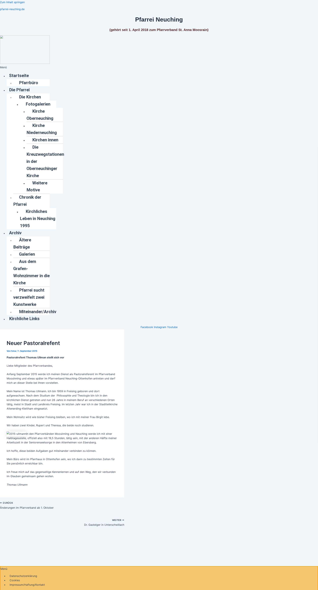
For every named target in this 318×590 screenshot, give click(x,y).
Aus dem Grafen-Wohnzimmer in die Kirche (31, 272)
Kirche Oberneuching (39, 115)
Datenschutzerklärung (23, 576)
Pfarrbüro (28, 82)
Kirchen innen (45, 139)
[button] (159, 67)
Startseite (19, 75)
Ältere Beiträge (22, 243)
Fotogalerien (38, 104)
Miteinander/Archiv (37, 311)
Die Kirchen (30, 96)
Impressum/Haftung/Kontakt (27, 584)
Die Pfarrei (19, 89)
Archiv (15, 232)
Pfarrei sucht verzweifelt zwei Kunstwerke (28, 297)
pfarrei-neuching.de (12, 9)
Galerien (27, 254)
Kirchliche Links (24, 318)
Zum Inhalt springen (12, 2)
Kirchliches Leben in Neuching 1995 (37, 218)
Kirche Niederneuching (41, 129)
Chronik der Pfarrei (27, 201)
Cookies (15, 580)
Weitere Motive (36, 186)
